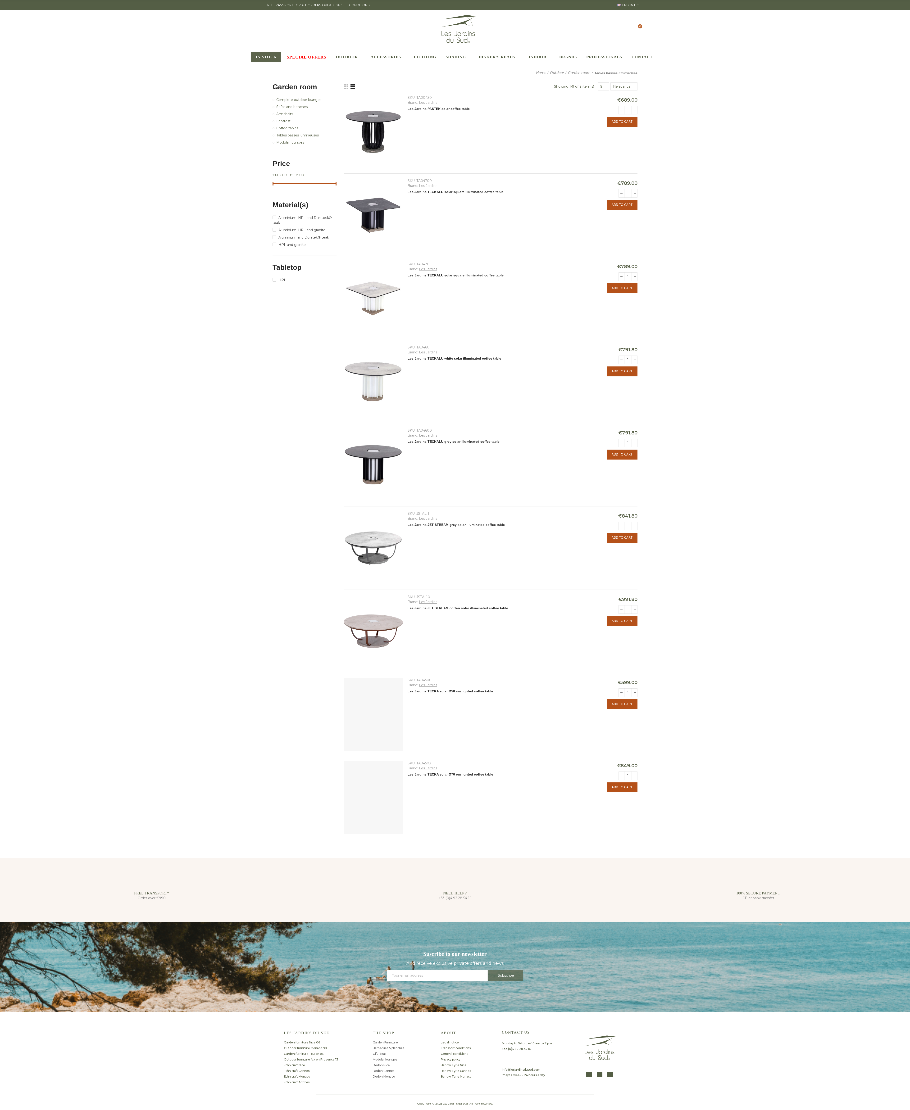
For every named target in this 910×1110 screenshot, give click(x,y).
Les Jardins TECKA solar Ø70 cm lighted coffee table (450, 774)
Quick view (633, 133)
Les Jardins (428, 102)
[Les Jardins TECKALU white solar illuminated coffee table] (373, 381)
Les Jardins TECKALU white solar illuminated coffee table (454, 358)
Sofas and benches (292, 107)
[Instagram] (599, 1074)
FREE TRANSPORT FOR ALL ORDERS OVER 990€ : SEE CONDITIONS (317, 5)
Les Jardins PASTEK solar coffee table (439, 109)
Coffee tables (287, 128)
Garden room (295, 87)
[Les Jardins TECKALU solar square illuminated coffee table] (373, 215)
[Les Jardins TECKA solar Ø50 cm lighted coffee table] (373, 714)
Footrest (283, 121)
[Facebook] (589, 1074)
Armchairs (284, 114)
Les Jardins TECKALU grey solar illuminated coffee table (454, 441)
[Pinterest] (610, 1074)
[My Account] (628, 28)
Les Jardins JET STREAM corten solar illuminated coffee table (458, 608)
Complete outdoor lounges (298, 100)
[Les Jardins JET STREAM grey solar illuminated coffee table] (373, 548)
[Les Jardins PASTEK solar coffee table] (373, 132)
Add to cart (622, 121)
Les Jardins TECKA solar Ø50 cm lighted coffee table (450, 691)
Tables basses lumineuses (297, 135)
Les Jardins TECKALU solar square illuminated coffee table (456, 192)
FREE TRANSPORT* (151, 893)
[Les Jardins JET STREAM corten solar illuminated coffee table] (373, 631)
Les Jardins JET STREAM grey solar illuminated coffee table (456, 525)
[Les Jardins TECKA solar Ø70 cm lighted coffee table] (373, 797)
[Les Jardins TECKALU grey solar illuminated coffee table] (373, 464)
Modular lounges (290, 142)
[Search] (619, 28)
